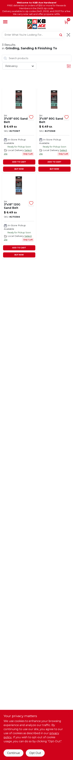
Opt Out (35, 753)
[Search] (61, 35)
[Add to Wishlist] (31, 117)
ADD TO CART (19, 162)
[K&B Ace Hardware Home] (36, 24)
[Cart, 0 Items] (66, 22)
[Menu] (5, 22)
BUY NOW (19, 169)
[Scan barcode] (68, 35)
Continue (13, 753)
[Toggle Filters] (69, 66)
